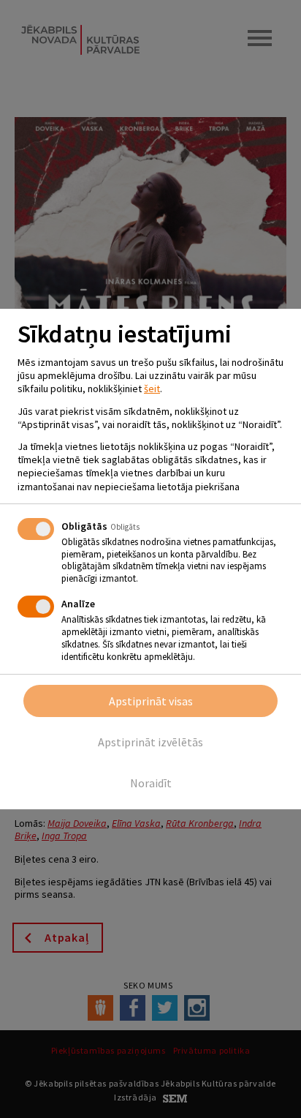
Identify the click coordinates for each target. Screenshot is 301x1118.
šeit (152, 388)
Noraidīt (151, 783)
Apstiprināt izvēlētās (150, 742)
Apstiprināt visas (151, 701)
